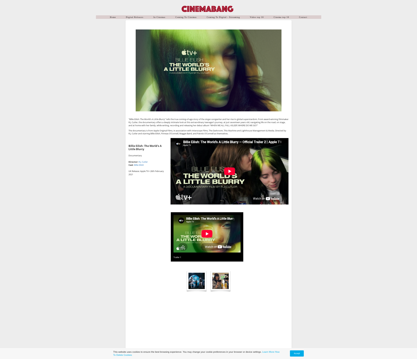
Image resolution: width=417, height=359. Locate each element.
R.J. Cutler (143, 161)
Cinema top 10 (281, 17)
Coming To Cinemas (186, 17)
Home (113, 17)
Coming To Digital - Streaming (223, 17)
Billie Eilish (139, 164)
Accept (297, 353)
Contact (303, 17)
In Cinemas (159, 17)
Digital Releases (135, 17)
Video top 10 (257, 17)
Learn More (268, 352)
